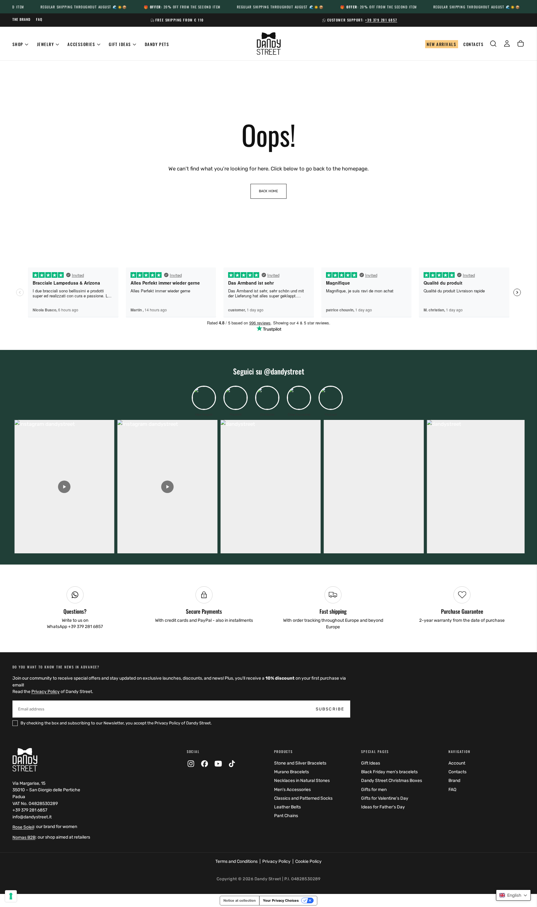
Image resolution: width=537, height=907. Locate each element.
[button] (513, 895)
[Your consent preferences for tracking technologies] (11, 896)
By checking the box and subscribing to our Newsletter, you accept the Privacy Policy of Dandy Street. (269, 547)
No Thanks (268, 565)
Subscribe (311, 530)
